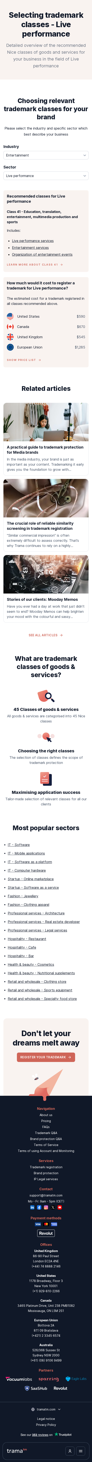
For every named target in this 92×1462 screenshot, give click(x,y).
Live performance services (33, 241)
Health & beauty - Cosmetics (31, 964)
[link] (46, 439)
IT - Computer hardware (27, 870)
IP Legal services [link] (46, 1179)
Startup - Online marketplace (31, 879)
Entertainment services (30, 247)
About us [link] (46, 1115)
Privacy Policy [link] (46, 1425)
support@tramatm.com (46, 1195)
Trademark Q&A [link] (46, 1133)
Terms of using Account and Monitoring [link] (46, 1151)
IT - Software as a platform (30, 862)
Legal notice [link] (46, 1419)
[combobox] (46, 155)
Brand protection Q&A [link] (46, 1139)
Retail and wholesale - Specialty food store (42, 999)
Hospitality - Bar (21, 956)
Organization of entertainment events (42, 254)
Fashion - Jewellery (23, 896)
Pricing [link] (46, 1121)
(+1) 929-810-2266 (46, 1291)
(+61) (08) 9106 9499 (46, 1360)
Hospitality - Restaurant (27, 939)
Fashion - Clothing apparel (28, 904)
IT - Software (19, 845)
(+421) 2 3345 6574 (46, 1335)
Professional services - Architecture (36, 913)
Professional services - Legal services (37, 930)
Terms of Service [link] (46, 1145)
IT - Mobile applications (26, 853)
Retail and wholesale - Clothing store (37, 981)
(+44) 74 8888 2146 (46, 1266)
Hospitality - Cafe (22, 947)
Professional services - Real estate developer (44, 922)
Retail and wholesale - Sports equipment (40, 990)
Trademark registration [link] (46, 1167)
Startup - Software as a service (33, 887)
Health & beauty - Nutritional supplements (41, 973)
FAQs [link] (46, 1127)
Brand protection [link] (46, 1173)
